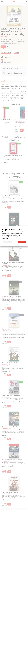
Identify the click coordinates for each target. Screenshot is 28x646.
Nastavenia (8, 242)
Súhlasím (22, 242)
